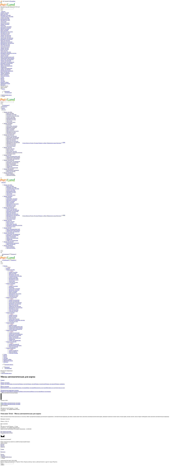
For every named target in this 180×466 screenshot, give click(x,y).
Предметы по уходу (51, 387)
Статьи (2, 449)
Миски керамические (15, 391)
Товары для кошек (13, 286)
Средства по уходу (60, 387)
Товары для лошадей (14, 344)
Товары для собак (13, 272)
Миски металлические (25, 391)
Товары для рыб (13, 325)
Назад (9, 267)
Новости (3, 446)
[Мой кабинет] (1, 252)
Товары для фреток (13, 350)
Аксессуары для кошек (10, 387)
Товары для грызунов (14, 300)
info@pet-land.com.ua (7, 95)
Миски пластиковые (46, 391)
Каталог (8, 268)
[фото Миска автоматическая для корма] (10, 403)
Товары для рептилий (14, 332)
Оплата (2, 454)
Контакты (3, 451)
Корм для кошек (30, 387)
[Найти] (2, 10)
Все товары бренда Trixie (7, 432)
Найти (2, 464)
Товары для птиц (13, 315)
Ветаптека (3, 387)
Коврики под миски (5, 391)
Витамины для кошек (21, 387)
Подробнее (12, 1)
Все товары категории (6, 431)
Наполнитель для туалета (40, 387)
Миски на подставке (36, 391)
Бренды (2, 445)
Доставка (3, 455)
